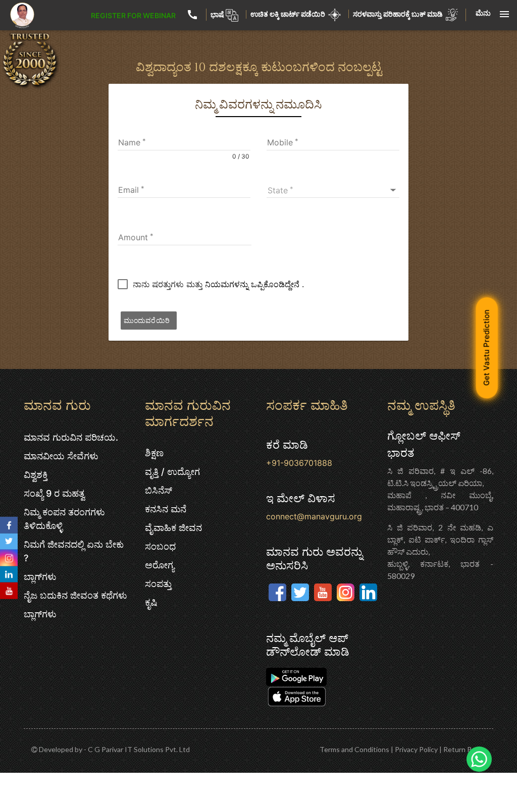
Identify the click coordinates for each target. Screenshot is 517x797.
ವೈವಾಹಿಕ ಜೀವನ (173, 527)
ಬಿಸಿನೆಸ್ (158, 490)
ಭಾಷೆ (217, 14)
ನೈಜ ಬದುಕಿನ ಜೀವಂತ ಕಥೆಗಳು (75, 595)
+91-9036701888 (299, 463)
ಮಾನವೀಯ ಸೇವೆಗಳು (61, 456)
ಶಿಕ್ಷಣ (154, 453)
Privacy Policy (416, 749)
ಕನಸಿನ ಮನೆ (165, 509)
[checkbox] (211, 284)
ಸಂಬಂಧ (160, 546)
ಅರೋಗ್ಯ (159, 565)
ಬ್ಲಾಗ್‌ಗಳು (40, 576)
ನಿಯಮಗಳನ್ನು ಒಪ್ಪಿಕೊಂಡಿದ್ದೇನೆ (253, 284)
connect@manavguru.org (314, 516)
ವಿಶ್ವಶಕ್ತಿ (35, 474)
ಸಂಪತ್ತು (158, 583)
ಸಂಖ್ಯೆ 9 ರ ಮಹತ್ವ (54, 493)
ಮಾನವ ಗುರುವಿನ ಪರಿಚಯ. (71, 437)
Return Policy (464, 749)
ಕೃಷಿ (151, 602)
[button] (333, 190)
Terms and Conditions (354, 749)
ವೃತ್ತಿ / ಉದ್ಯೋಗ (172, 471)
